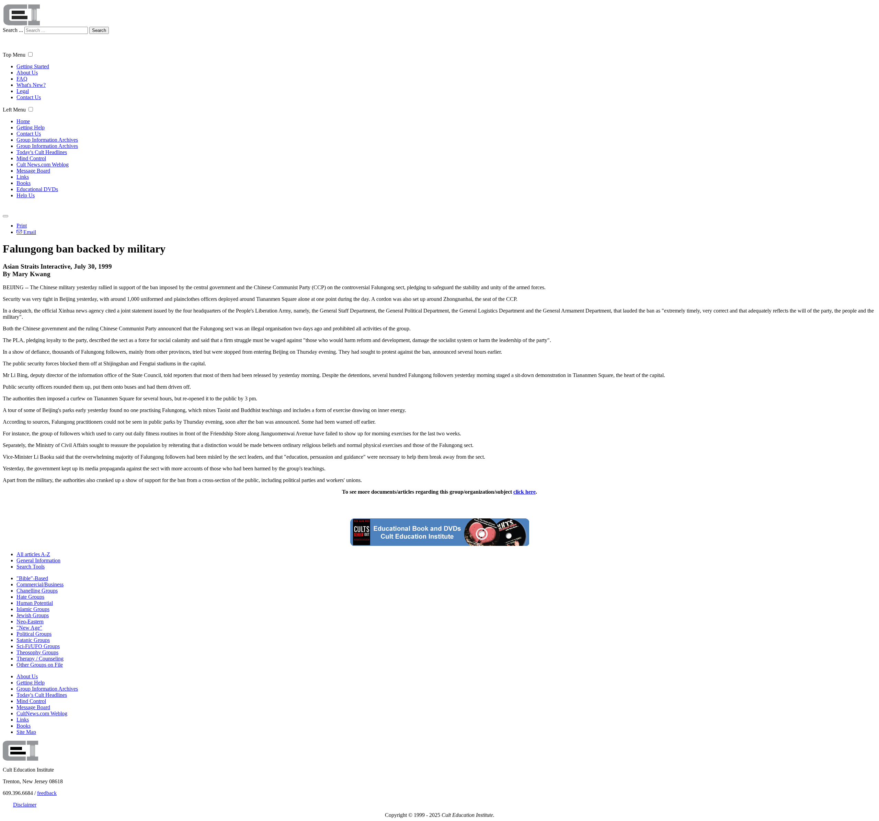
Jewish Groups (32, 615)
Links (22, 177)
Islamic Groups (32, 609)
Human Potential (34, 603)
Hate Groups (30, 597)
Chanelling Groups (37, 591)
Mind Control (31, 158)
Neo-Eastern (30, 621)
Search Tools (30, 567)
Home (23, 121)
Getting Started (32, 66)
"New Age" (29, 628)
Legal (22, 91)
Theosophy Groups (37, 652)
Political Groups (34, 634)
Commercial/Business (40, 584)
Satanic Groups (33, 640)
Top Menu (14, 55)
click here (524, 492)
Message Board (33, 171)
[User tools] (5, 216)
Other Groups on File (39, 665)
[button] (30, 54)
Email (29, 232)
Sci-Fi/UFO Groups (38, 646)
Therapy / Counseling (40, 658)
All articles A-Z (33, 554)
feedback (47, 793)
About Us (27, 72)
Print (21, 225)
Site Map (26, 732)
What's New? (31, 85)
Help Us (25, 195)
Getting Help (30, 127)
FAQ (21, 79)
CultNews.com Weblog (41, 713)
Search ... (13, 30)
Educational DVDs (37, 189)
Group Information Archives (47, 140)
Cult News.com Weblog (42, 164)
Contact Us (28, 97)
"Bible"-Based (32, 578)
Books (23, 183)
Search (99, 30)
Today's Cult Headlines (41, 152)
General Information (38, 560)
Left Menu (14, 110)
